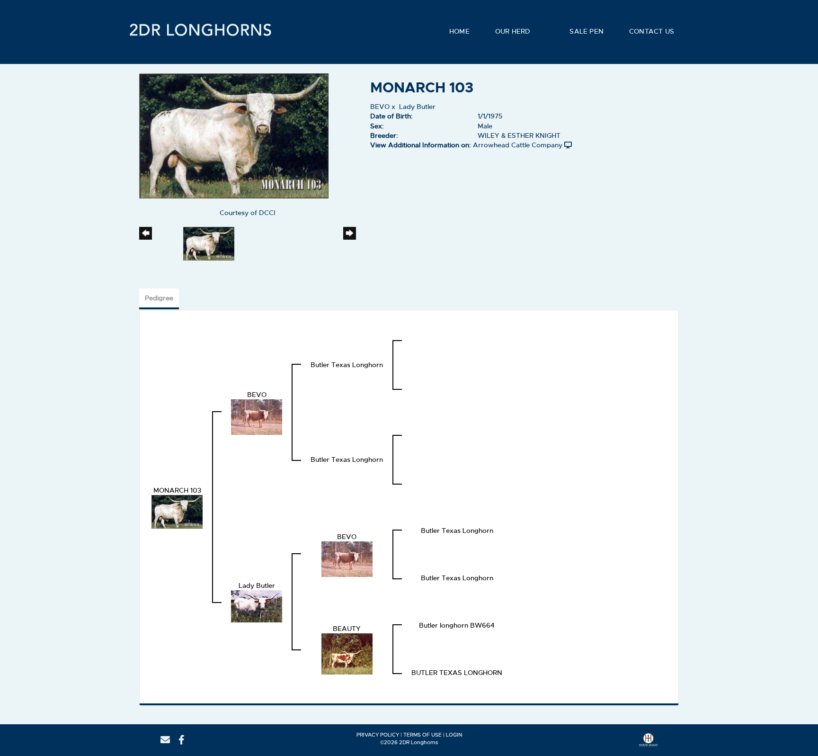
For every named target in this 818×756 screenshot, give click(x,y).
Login (454, 734)
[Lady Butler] (256, 605)
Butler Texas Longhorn (347, 364)
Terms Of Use (422, 734)
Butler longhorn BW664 (457, 625)
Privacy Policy (377, 734)
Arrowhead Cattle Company (517, 145)
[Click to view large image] (234, 134)
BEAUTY (347, 628)
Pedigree (159, 298)
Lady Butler (417, 106)
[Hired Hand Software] (648, 743)
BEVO (380, 106)
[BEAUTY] (347, 652)
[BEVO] (256, 415)
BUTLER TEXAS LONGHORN (456, 672)
